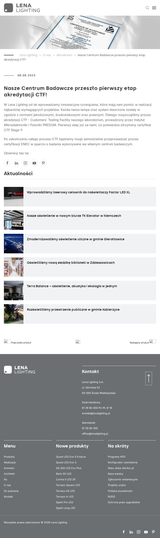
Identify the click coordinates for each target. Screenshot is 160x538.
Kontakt (8, 496)
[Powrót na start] (22, 8)
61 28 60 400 (90, 407)
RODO (111, 496)
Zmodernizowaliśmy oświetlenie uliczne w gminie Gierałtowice (75, 239)
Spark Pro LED (64, 502)
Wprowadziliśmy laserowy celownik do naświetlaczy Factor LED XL (78, 192)
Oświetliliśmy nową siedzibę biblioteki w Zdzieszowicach (71, 263)
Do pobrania (11, 490)
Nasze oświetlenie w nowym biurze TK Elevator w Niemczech (74, 216)
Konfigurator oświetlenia (122, 462)
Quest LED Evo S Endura (71, 456)
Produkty (9, 456)
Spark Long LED (65, 507)
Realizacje (10, 462)
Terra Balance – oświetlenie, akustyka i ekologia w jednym (72, 286)
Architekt (9, 473)
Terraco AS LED (65, 490)
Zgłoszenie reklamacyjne (123, 479)
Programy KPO (116, 456)
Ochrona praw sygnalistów (124, 502)
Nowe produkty (72, 446)
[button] (147, 8)
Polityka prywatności (120, 490)
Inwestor (9, 468)
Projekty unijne (117, 485)
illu (5, 479)
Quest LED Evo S (66, 462)
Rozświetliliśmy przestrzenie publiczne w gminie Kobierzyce (73, 309)
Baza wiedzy (115, 473)
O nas (7, 485)
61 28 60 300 (90, 428)
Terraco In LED (65, 496)
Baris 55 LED (63, 473)
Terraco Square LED (68, 485)
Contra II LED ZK (66, 479)
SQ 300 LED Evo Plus (69, 468)
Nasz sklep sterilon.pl (121, 468)
